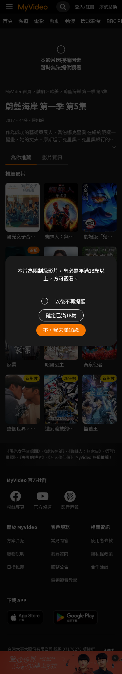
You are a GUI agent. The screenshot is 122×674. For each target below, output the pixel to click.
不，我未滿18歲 (61, 329)
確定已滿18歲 (61, 315)
